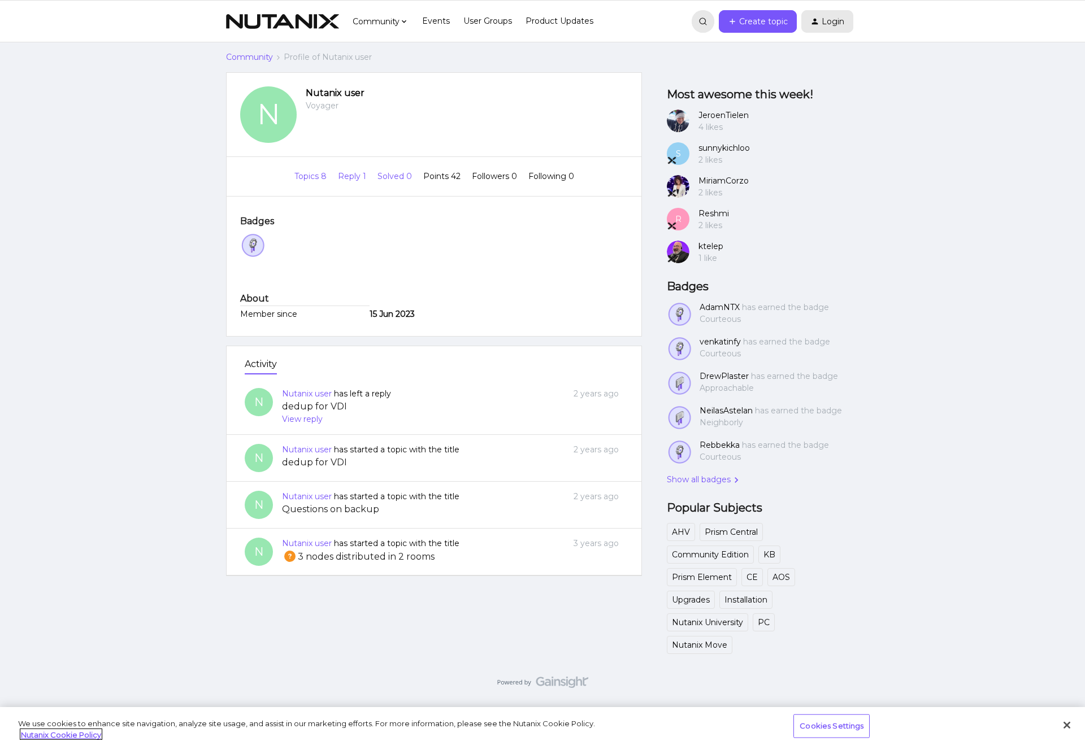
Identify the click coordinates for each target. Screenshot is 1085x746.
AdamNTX (720, 307)
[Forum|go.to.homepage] (282, 21)
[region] (542, 726)
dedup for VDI (314, 406)
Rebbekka (720, 445)
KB (769, 554)
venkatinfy (720, 342)
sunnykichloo (724, 148)
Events (436, 21)
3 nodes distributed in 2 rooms (358, 556)
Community (249, 57)
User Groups (487, 21)
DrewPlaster (724, 376)
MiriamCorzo (723, 181)
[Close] (1066, 725)
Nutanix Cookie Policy (61, 734)
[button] (758, 21)
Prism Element (702, 577)
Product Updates (559, 21)
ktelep (710, 246)
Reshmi (713, 213)
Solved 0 (395, 176)
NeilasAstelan (726, 410)
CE (752, 577)
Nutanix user (335, 93)
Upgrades (691, 600)
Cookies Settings (831, 725)
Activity (261, 364)
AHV (681, 532)
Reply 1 (353, 176)
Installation (745, 600)
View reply (302, 419)
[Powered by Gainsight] (542, 685)
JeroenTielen (723, 115)
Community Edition (710, 554)
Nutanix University (707, 622)
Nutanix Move (699, 645)
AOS (781, 577)
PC (764, 622)
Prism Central (731, 532)
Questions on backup (330, 509)
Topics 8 (311, 176)
